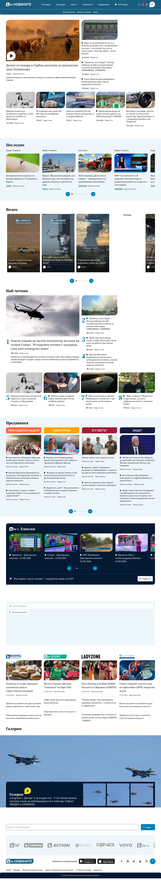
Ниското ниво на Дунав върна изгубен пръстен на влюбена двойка (61, 398)
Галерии (14, 728)
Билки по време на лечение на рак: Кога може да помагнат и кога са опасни (136, 705)
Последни (46, 4)
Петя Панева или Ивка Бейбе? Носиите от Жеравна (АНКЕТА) (99, 685)
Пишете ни (98, 870)
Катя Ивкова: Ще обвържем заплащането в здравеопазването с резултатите (136, 478)
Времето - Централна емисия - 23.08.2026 (22, 556)
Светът (74, 4)
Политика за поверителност (32, 870)
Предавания (104, 4)
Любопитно (87, 4)
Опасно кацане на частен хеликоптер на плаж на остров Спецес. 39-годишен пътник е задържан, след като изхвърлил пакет (45, 345)
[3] (143, 5)
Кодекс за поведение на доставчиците (59, 870)
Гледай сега (146, 579)
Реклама (16, 870)
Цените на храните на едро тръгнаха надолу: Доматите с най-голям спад (23, 705)
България (60, 4)
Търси (148, 827)
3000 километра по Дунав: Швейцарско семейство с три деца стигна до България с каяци (100, 400)
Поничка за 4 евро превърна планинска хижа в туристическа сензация (22, 687)
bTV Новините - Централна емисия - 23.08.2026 (91, 558)
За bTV (8, 870)
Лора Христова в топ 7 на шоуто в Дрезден (60, 713)
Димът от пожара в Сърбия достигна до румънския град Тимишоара (42, 67)
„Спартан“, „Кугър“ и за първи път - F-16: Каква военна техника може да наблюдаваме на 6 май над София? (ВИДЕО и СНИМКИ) (43, 801)
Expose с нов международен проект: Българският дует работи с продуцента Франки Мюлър (60, 460)
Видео (95, 12)
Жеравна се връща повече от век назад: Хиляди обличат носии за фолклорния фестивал (60, 475)
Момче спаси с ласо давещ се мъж (98, 457)
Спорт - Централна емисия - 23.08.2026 (57, 556)
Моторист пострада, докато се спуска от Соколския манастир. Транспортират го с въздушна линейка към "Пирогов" (140, 116)
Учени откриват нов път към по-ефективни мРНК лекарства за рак (137, 687)
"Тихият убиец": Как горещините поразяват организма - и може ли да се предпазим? (99, 702)
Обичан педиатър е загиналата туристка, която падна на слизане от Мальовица (20, 115)
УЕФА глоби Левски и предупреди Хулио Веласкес (60, 701)
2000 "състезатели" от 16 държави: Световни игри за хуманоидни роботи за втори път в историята (130, 180)
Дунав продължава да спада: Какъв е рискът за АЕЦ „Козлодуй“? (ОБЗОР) (109, 114)
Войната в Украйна (84, 12)
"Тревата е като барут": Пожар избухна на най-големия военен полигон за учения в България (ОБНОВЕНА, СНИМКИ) (98, 66)
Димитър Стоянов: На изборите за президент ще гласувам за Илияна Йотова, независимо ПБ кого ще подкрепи (137, 461)
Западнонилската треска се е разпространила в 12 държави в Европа (21, 178)
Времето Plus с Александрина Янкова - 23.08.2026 (128, 558)
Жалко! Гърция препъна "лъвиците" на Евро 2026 (57, 685)
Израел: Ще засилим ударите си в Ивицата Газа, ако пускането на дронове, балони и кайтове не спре (58, 180)
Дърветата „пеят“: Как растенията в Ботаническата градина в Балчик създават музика (61, 490)
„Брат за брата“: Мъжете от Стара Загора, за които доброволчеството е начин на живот (138, 400)
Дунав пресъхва (69, 12)
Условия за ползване (83, 870)
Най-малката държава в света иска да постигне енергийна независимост (23, 717)
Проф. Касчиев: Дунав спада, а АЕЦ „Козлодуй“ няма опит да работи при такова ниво (101, 341)
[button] (68, 194)
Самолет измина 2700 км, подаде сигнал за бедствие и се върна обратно (80, 114)
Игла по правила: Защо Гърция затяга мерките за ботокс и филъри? (99, 483)
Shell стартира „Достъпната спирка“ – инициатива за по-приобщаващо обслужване (92, 178)
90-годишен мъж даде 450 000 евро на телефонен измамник (48, 114)
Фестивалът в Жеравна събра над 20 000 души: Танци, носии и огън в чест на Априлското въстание (23, 460)
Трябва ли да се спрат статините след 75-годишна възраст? (134, 717)
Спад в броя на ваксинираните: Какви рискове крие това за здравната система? (98, 82)
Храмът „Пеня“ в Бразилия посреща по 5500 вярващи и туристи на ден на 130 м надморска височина (99, 470)
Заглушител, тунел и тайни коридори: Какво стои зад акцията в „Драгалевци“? (23, 493)
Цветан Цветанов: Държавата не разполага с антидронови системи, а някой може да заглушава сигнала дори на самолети (101, 359)
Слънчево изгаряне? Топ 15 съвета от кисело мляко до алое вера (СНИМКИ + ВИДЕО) (99, 717)
